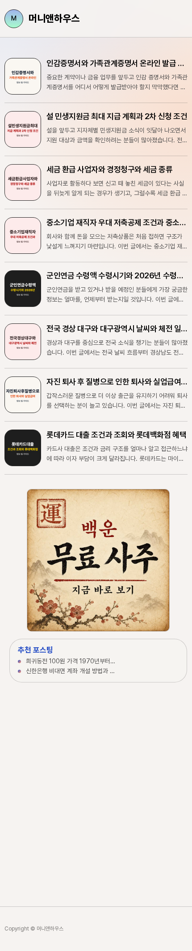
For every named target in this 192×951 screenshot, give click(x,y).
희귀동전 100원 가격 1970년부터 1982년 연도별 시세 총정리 (71, 661)
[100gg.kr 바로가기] (98, 560)
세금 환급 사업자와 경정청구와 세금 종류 (109, 169)
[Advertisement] (96, 785)
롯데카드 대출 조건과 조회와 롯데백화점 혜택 (116, 434)
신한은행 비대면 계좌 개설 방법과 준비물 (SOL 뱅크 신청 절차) (71, 670)
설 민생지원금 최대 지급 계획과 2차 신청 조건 (116, 116)
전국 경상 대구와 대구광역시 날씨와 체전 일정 (117, 328)
